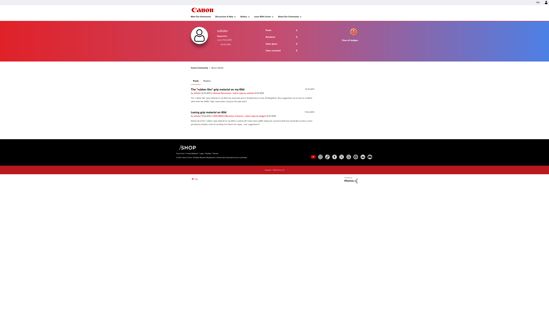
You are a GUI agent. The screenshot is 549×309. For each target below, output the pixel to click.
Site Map (208, 153)
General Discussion (222, 93)
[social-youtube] (313, 157)
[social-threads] (348, 157)
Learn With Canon (262, 16)
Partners (216, 153)
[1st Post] (353, 31)
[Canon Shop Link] (186, 147)
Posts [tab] (196, 81)
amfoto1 (251, 93)
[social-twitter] (341, 157)
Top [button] (196, 179)
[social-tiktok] (327, 157)
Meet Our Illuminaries (201, 16)
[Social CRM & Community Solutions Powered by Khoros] (351, 180)
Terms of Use (180, 153)
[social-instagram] (320, 157)
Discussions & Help (224, 16)
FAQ (538, 2)
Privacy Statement (192, 153)
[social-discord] (370, 157)
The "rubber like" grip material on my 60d (217, 89)
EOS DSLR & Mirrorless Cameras (228, 116)
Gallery (243, 16)
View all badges (350, 40)
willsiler (197, 93)
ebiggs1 (262, 116)
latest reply (238, 93)
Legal (202, 153)
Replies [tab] (207, 81)
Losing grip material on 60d (208, 112)
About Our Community (288, 16)
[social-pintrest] (355, 157)
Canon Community (202, 10)
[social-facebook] (334, 157)
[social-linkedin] (363, 157)
